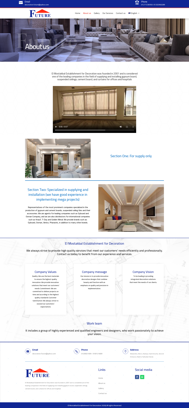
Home (77, 13)
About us (87, 13)
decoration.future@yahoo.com (37, 4)
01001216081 (98, 353)
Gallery (97, 13)
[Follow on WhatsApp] (142, 377)
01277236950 (146, 4)
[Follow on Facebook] (137, 377)
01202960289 (159, 4)
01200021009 (86, 353)
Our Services (107, 13)
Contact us (120, 13)
